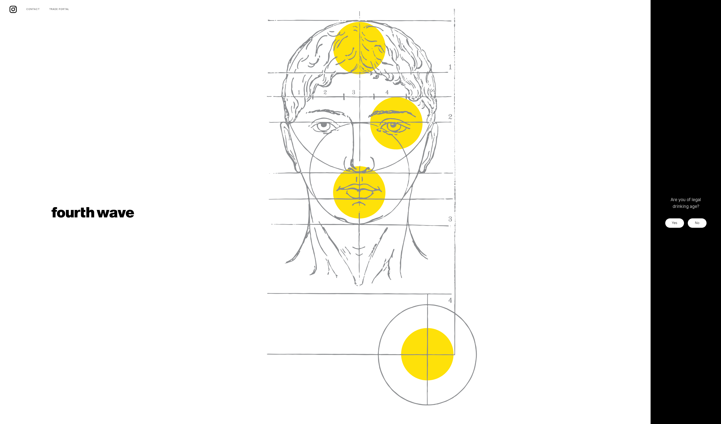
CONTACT (33, 9)
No (697, 223)
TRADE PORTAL (59, 9)
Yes (674, 223)
